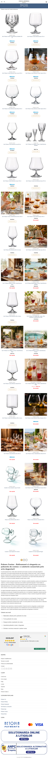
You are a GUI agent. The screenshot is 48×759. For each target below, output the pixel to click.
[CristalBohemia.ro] (24, 1)
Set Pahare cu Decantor (6, 706)
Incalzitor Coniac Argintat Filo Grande (12, 551)
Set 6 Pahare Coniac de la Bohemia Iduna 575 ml (36, 181)
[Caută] (4, 1)
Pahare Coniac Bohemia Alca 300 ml (12, 519)
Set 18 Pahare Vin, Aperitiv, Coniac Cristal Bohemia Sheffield (36, 145)
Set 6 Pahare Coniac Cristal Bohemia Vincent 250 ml (35, 487)
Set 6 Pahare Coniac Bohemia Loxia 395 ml (12, 144)
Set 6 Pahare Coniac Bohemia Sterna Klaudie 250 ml (35, 418)
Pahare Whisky (4, 701)
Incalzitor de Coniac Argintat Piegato (36, 551)
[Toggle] (2, 616)
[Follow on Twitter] (7, 669)
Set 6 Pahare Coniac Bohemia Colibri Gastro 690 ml (36, 73)
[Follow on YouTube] (11, 669)
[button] (1, 1)
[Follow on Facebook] (2, 669)
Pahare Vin (3, 699)
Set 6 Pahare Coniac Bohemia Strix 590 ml (12, 453)
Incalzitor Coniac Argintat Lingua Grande (12, 487)
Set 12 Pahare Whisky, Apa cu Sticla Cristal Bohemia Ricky (36, 384)
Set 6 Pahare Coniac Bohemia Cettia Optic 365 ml (36, 250)
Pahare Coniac (4, 711)
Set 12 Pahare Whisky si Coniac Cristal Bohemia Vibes (12, 284)
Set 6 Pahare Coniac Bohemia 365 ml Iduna (12, 316)
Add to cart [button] (36, 151)
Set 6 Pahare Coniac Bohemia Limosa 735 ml (12, 181)
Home (21, 6)
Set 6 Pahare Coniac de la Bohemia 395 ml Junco (12, 418)
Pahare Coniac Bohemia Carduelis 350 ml (36, 519)
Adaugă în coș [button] (12, 44)
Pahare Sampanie (5, 704)
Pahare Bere (4, 714)
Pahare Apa (3, 709)
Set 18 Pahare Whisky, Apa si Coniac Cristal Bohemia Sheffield (35, 284)
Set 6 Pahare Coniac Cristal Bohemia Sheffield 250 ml (12, 37)
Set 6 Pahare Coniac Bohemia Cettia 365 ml (12, 383)
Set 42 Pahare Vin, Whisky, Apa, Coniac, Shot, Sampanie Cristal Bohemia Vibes (36, 317)
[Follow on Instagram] (4, 669)
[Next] (26, 560)
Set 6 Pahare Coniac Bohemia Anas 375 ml (35, 36)
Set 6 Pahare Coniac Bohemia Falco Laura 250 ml (12, 73)
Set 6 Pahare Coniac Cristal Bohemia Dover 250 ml (12, 216)
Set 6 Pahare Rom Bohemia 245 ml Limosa (12, 250)
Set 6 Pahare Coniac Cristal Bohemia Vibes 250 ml (36, 453)
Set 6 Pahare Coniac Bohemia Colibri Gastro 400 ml (36, 108)
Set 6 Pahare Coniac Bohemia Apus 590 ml (35, 216)
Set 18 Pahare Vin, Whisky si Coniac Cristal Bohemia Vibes (12, 351)
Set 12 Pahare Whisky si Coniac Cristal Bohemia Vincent (35, 351)
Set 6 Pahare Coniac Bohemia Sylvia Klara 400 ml (12, 108)
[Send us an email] (9, 669)
